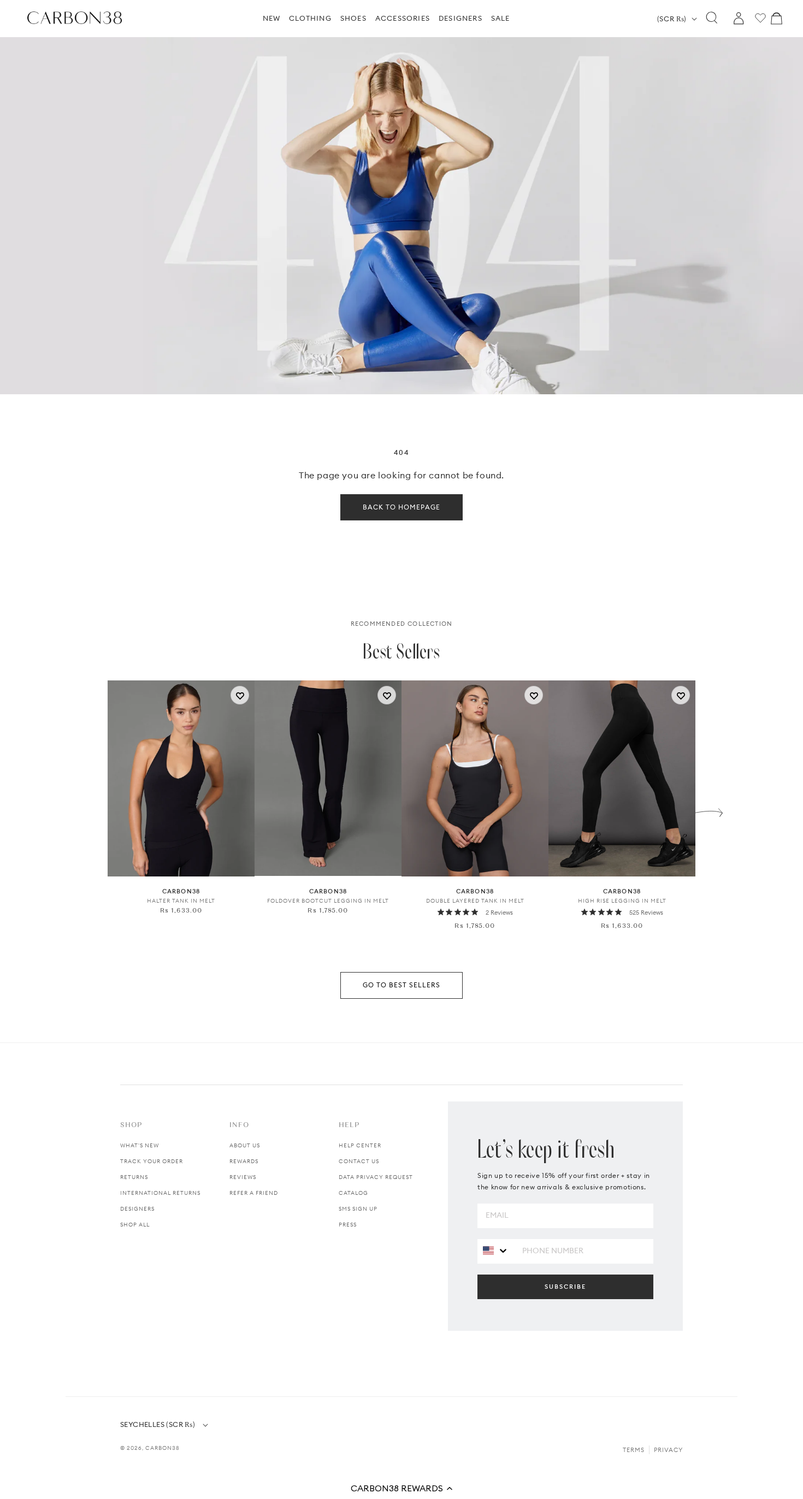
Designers (137, 1208)
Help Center (360, 1145)
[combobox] (495, 1251)
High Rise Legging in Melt (622, 900)
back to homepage (401, 507)
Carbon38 (162, 1447)
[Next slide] (709, 809)
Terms (634, 1450)
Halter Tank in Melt (181, 900)
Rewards (243, 1161)
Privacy (668, 1450)
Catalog (353, 1192)
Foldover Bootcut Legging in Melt (328, 900)
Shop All (135, 1224)
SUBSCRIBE (565, 1286)
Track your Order (151, 1161)
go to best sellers (401, 985)
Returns (134, 1177)
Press (348, 1224)
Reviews (242, 1177)
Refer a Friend (253, 1192)
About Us (244, 1145)
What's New (139, 1145)
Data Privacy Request (376, 1177)
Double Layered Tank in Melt (475, 900)
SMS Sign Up (358, 1208)
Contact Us (359, 1161)
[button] (401, 1488)
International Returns (160, 1192)
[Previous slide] (94, 809)
